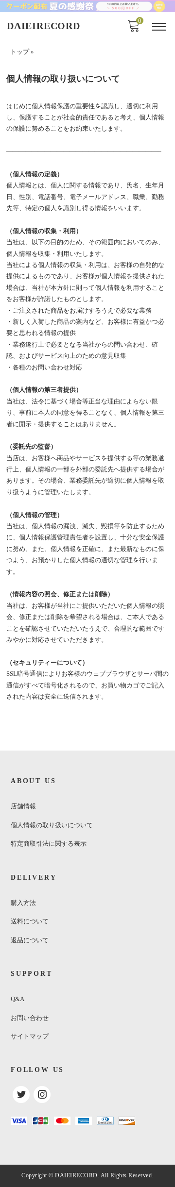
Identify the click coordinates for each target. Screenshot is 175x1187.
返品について (30, 940)
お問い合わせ (30, 1017)
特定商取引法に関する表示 (49, 843)
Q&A (17, 999)
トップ (19, 52)
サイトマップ (30, 1036)
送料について (30, 921)
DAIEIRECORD (43, 25)
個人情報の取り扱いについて (52, 825)
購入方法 (23, 902)
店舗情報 (23, 806)
